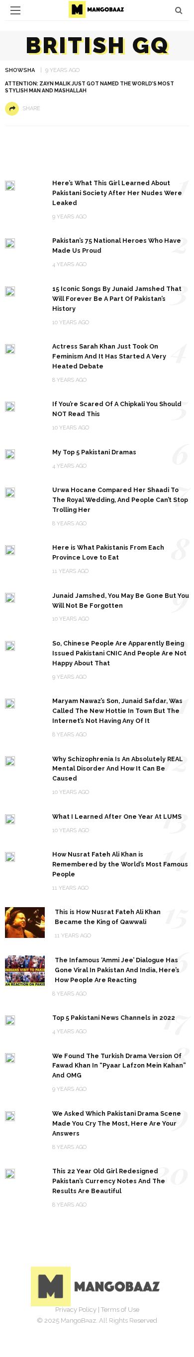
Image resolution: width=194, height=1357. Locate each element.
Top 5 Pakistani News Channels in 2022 (113, 1017)
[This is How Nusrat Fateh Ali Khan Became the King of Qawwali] (25, 922)
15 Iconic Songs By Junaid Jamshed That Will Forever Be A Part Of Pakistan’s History (117, 298)
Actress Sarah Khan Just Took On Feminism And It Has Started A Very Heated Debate (109, 356)
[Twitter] (86, 1324)
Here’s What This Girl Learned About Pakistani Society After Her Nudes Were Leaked (117, 193)
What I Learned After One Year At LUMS (117, 816)
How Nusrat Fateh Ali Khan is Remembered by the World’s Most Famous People (120, 864)
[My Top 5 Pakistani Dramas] (10, 454)
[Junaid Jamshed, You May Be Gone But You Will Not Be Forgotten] (10, 597)
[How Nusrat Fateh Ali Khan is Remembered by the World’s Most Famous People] (10, 856)
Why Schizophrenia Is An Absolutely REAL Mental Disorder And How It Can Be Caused (117, 769)
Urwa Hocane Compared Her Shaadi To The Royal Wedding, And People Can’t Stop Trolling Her (120, 499)
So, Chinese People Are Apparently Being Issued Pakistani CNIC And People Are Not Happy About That (119, 653)
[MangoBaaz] (97, 1285)
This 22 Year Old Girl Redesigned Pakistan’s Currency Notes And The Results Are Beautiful (108, 1181)
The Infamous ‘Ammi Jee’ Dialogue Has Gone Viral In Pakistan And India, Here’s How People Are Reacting (117, 970)
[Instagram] (107, 1324)
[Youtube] (129, 1324)
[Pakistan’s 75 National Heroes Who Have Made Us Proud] (10, 242)
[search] (179, 10)
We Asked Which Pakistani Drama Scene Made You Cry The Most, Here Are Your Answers (116, 1123)
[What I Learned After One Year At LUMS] (10, 818)
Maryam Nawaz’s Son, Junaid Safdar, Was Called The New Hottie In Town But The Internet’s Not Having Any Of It (117, 710)
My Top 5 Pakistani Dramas (94, 452)
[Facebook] (64, 1324)
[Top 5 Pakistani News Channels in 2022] (10, 1019)
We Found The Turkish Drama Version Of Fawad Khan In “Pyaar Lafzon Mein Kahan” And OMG (119, 1065)
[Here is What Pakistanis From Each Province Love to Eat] (10, 549)
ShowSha (20, 70)
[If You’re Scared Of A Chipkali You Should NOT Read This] (10, 406)
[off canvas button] (15, 10)
